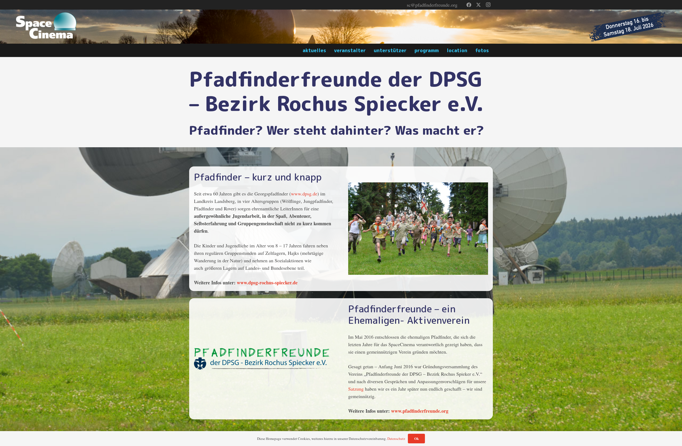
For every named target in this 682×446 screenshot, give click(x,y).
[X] (478, 5)
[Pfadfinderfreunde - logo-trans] (264, 359)
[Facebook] (469, 5)
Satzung (356, 389)
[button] (493, 50)
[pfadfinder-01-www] (418, 228)
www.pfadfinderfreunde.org (419, 410)
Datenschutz (396, 438)
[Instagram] (488, 5)
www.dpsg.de (304, 193)
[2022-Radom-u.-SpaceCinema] (47, 27)
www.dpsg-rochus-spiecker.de (267, 282)
